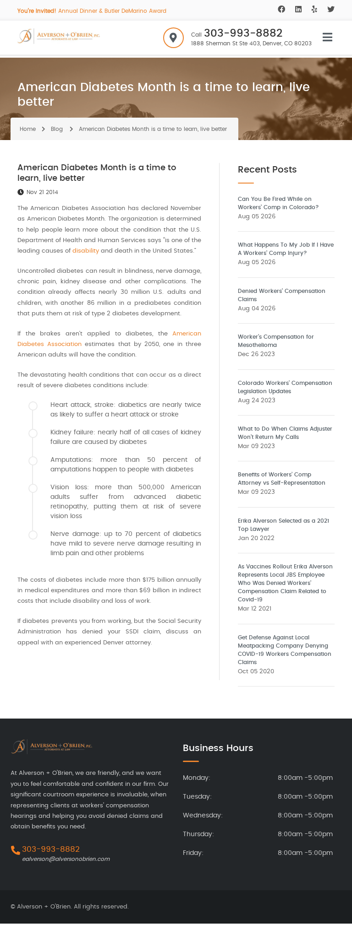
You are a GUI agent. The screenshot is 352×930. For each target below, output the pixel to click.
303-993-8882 (243, 33)
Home (28, 129)
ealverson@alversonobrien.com (66, 859)
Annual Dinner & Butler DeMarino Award (91, 11)
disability (85, 251)
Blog (57, 129)
